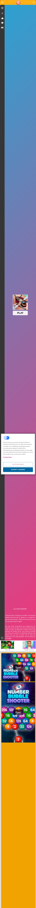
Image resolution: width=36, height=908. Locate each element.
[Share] (2, 13)
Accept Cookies (18, 470)
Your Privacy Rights (18, 464)
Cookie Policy (7, 457)
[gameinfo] (2, 28)
